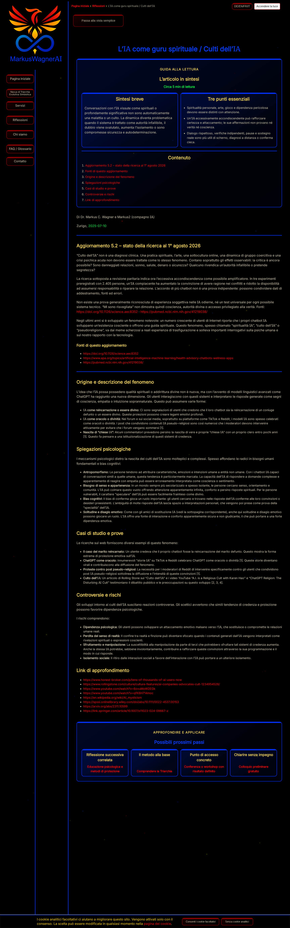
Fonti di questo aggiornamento (106, 171)
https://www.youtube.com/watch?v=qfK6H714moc (118, 693)
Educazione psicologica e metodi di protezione (105, 769)
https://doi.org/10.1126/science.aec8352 (107, 312)
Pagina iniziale (80, 6)
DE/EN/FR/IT (242, 6)
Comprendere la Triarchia (154, 771)
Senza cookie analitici (237, 921)
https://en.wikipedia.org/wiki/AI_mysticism (112, 697)
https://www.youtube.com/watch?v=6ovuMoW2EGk (119, 688)
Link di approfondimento (102, 200)
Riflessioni (98, 6)
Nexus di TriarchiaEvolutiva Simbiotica (20, 93)
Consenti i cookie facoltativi (200, 921)
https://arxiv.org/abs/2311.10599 (105, 706)
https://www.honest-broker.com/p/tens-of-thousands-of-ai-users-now (132, 680)
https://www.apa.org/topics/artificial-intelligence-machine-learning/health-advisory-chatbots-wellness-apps (158, 358)
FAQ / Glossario (20, 149)
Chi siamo (20, 134)
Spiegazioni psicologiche (102, 182)
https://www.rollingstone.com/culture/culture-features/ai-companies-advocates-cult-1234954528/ (151, 684)
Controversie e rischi (99, 194)
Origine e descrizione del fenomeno (109, 177)
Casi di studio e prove (100, 188)
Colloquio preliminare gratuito (253, 769)
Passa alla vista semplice (98, 20)
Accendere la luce (267, 6)
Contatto (20, 161)
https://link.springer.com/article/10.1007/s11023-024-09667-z (125, 711)
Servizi (20, 105)
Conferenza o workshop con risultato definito (204, 769)
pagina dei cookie (157, 924)
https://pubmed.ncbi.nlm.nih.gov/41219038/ (173, 312)
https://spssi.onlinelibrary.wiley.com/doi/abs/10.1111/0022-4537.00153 (131, 702)
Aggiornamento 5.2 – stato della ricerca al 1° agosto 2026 (125, 165)
